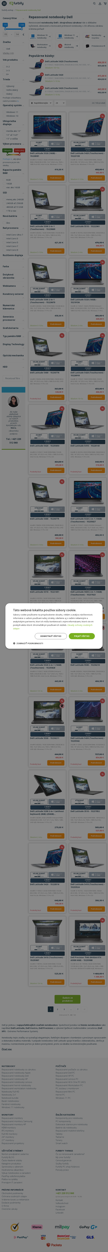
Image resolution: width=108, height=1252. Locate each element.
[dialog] (54, 626)
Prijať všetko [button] (81, 636)
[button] (28, 643)
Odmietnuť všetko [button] (50, 636)
